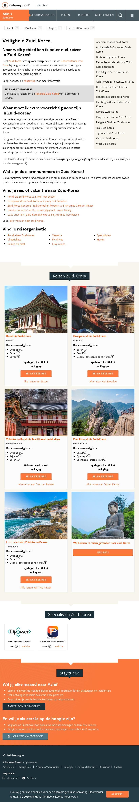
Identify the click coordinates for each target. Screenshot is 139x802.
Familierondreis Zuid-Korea (89, 439)
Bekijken (103, 552)
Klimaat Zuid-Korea (107, 112)
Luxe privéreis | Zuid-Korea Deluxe (26, 542)
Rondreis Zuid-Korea (18, 336)
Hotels (101, 239)
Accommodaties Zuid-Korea (112, 42)
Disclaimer (105, 767)
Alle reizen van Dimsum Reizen (36, 484)
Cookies (118, 767)
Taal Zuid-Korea (105, 128)
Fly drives (57, 239)
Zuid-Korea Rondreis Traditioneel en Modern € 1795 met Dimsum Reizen (51, 206)
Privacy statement (86, 767)
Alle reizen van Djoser (36, 381)
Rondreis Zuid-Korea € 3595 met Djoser (32, 197)
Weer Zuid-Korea (106, 144)
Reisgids (52, 28)
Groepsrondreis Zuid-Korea (89, 336)
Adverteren (8, 767)
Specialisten (104, 235)
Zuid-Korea (30, 28)
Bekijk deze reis (36, 373)
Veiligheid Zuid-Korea (79, 28)
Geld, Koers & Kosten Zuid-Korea (115, 82)
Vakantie (57, 235)
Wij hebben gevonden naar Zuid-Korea (101, 543)
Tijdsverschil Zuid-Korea (110, 133)
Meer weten (71, 796)
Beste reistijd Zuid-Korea (110, 57)
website (26, 646)
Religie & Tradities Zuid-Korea (113, 122)
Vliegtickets (14, 239)
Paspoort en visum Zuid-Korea (113, 117)
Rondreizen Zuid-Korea (21, 235)
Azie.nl (10, 28)
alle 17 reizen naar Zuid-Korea (26, 221)
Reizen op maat (16, 244)
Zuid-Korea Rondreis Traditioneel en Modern (33, 439)
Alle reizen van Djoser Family (103, 484)
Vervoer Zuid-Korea (107, 138)
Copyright (68, 767)
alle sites (42, 5)
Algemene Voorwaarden (47, 767)
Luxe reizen (58, 244)
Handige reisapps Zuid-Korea (112, 97)
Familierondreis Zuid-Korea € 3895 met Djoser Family (39, 210)
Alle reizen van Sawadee (103, 381)
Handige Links (25, 767)
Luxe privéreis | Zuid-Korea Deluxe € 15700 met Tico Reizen (43, 214)
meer (11, 646)
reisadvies (29, 81)
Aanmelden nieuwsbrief (24, 706)
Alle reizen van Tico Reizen (36, 587)
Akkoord (117, 794)
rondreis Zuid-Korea (47, 94)
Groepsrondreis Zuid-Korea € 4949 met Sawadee (37, 201)
